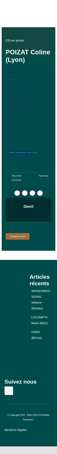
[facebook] (32, 193)
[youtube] (40, 193)
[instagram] (25, 193)
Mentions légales (16, 429)
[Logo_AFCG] (16, 275)
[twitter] (17, 193)
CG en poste (15, 40)
